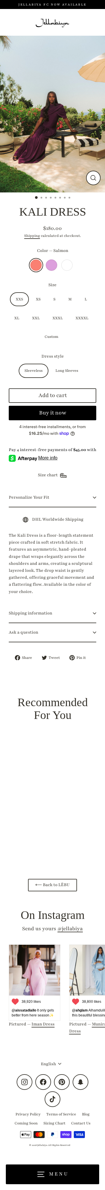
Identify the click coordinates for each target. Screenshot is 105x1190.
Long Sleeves (66, 370)
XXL (36, 318)
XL (16, 318)
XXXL (57, 318)
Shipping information (30, 613)
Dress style (52, 356)
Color (52, 250)
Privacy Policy (28, 1114)
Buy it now (52, 412)
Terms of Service (61, 1114)
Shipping (32, 235)
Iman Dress (43, 1024)
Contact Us (80, 1123)
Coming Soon (26, 1123)
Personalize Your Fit (29, 497)
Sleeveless (33, 370)
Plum (51, 265)
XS (38, 299)
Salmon (36, 265)
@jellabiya (70, 928)
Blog (86, 1114)
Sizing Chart (54, 1123)
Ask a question (23, 632)
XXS (19, 299)
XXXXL (82, 318)
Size (52, 285)
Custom (67, 265)
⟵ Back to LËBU (52, 885)
